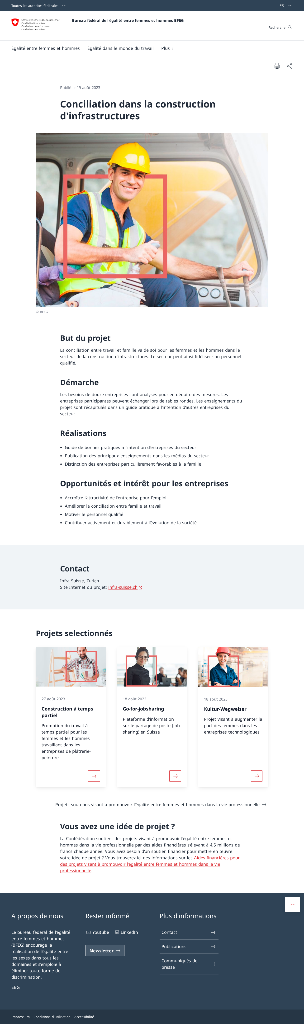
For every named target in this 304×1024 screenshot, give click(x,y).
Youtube (100, 932)
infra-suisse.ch (123, 587)
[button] (46, 48)
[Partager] (289, 65)
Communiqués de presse (179, 964)
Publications (174, 946)
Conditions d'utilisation (52, 1017)
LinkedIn (129, 932)
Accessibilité (84, 1017)
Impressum (20, 1017)
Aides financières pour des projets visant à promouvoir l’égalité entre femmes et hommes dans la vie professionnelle (150, 864)
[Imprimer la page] (277, 65)
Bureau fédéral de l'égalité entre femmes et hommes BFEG (128, 20)
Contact (169, 932)
